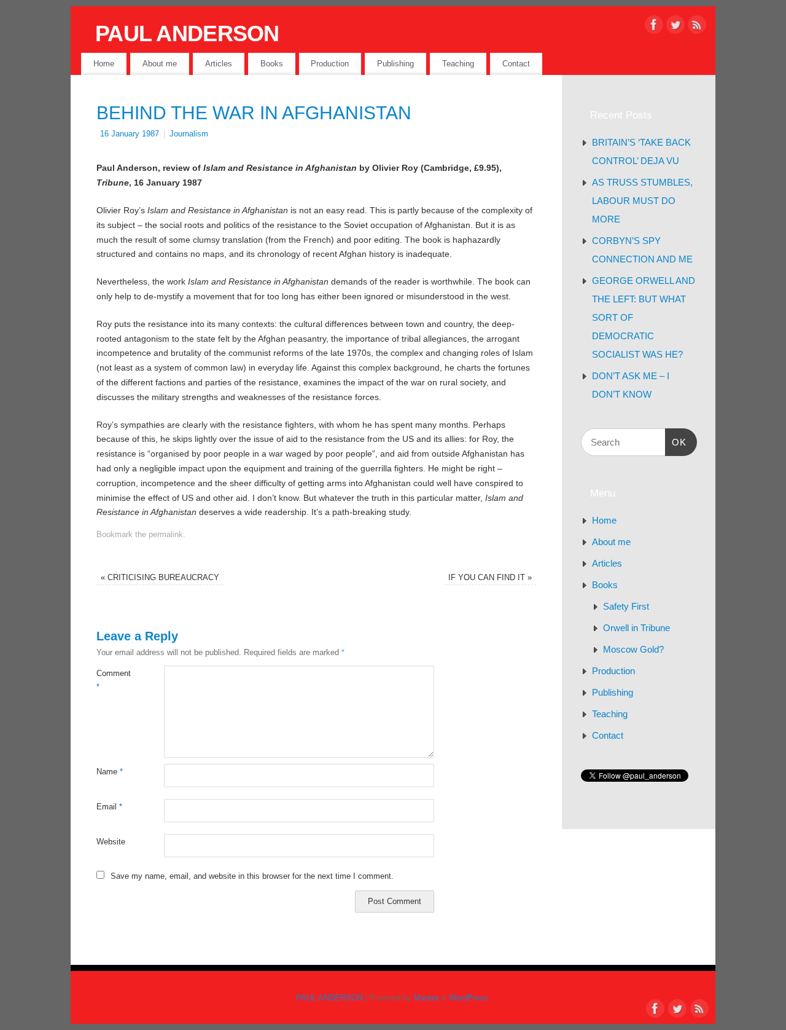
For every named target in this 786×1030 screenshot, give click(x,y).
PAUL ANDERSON (187, 33)
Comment (113, 680)
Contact (516, 63)
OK (676, 441)
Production (330, 63)
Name (109, 772)
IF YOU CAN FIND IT (490, 577)
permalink (166, 534)
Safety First (626, 606)
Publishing (395, 63)
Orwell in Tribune (636, 628)
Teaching (458, 63)
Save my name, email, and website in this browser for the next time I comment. (252, 876)
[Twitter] (675, 27)
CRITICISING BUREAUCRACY (160, 577)
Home (103, 63)
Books (271, 63)
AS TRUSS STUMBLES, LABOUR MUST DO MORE (642, 200)
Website (110, 842)
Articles (218, 63)
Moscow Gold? (633, 649)
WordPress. (470, 998)
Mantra (426, 998)
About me (159, 63)
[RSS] (697, 27)
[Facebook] (654, 27)
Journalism (188, 134)
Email (109, 807)
